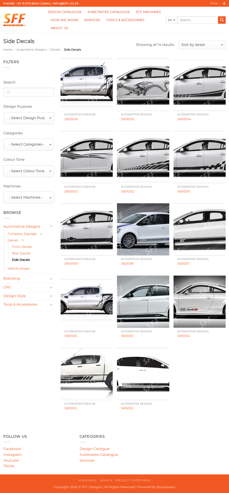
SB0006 (70, 336)
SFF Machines (148, 12)
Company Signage (22, 234)
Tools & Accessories (125, 20)
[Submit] (222, 20)
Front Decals (22, 247)
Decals (55, 49)
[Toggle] (51, 226)
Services (92, 20)
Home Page (87, 480)
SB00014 (184, 119)
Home (8, 49)
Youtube (11, 460)
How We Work (64, 20)
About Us (59, 28)
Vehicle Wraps (19, 268)
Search (106, 480)
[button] (224, 3)
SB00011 (183, 191)
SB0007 (183, 264)
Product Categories (133, 480)
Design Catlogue (95, 449)
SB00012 (127, 191)
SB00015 (127, 119)
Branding (11, 278)
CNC (7, 287)
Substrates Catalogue (109, 12)
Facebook (12, 449)
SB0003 (70, 408)
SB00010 (71, 264)
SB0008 (127, 264)
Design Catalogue (65, 12)
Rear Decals (21, 253)
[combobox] (28, 118)
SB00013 (71, 191)
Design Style (14, 296)
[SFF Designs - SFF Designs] (22, 20)
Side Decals (21, 260)
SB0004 (183, 336)
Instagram (12, 454)
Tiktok (9, 466)
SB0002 (127, 408)
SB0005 (127, 336)
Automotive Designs (31, 49)
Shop (214, 3)
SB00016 (71, 119)
